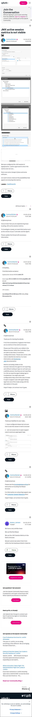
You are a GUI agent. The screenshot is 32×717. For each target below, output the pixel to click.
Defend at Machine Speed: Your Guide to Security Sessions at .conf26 (15, 652)
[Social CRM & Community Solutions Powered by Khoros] (26, 688)
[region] (16, 708)
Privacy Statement (15, 709)
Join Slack (16, 600)
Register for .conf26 (16, 577)
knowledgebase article (21, 484)
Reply (6, 196)
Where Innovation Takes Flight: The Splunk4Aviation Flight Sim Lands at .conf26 (14, 667)
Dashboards (11, 184)
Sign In (23, 3)
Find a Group (16, 622)
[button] (30, 26)
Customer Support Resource (16, 494)
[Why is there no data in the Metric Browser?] (27, 206)
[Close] (29, 701)
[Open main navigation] (30, 3)
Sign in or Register (20, 16)
